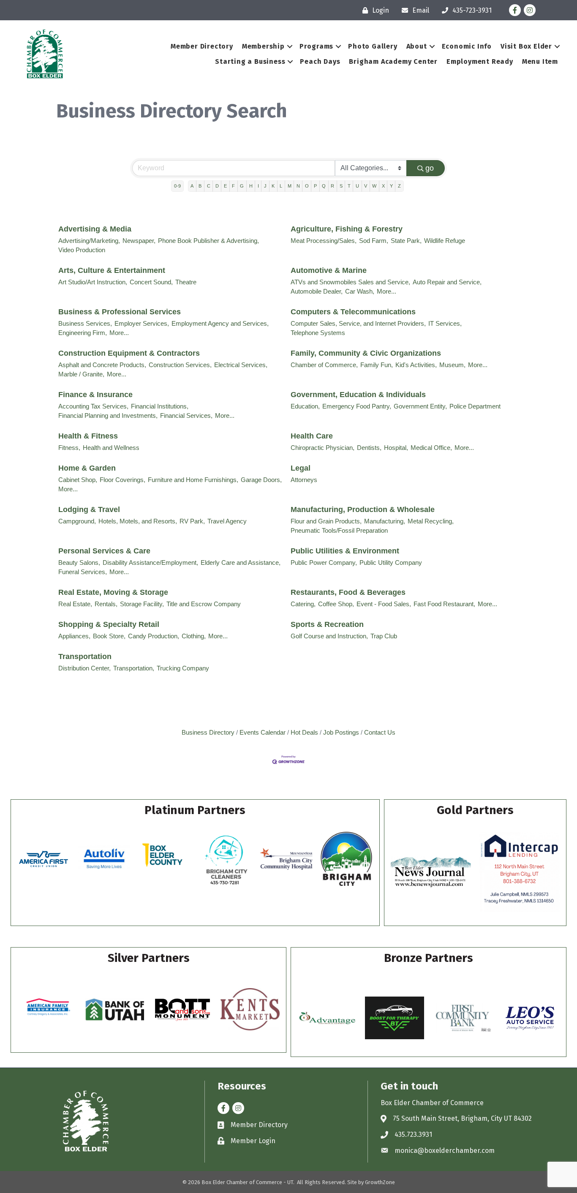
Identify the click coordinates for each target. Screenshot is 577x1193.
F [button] (233, 185)
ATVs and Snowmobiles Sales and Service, (350, 282)
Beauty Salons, (79, 562)
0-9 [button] (177, 185)
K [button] (273, 185)
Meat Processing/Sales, (324, 240)
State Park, (406, 240)
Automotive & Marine (329, 270)
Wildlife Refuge (444, 240)
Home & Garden (87, 468)
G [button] (242, 185)
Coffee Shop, (336, 603)
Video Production (81, 249)
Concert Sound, (151, 282)
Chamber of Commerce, (324, 364)
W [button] (374, 185)
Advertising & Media (94, 229)
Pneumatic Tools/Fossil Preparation (339, 530)
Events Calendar (263, 732)
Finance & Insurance (95, 394)
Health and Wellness (111, 447)
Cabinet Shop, (77, 479)
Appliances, (74, 636)
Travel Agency (227, 521)
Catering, (303, 603)
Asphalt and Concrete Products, (102, 364)
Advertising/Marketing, (89, 240)
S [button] (341, 185)
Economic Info (467, 46)
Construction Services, (180, 364)
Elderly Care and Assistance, (240, 562)
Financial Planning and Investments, (108, 415)
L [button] (281, 185)
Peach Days (320, 61)
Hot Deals (304, 732)
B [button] (200, 185)
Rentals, (106, 603)
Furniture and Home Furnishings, (193, 479)
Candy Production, (153, 636)
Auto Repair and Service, (447, 282)
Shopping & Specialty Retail (108, 624)
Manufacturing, (384, 521)
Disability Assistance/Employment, (150, 562)
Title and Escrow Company (203, 603)
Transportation (85, 656)
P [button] (315, 185)
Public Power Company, (324, 562)
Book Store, (109, 636)
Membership (263, 46)
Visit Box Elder (526, 46)
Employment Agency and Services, (220, 323)
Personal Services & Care (104, 551)
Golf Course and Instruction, (329, 636)
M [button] (289, 185)
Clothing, (194, 636)
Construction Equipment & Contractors (129, 353)
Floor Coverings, (122, 479)
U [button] (357, 185)
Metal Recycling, (431, 521)
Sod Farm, (373, 240)
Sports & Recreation (327, 624)
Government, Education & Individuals (358, 394)
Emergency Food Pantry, (356, 406)
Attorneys (304, 479)
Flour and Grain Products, (326, 521)
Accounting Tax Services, (93, 406)
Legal (300, 468)
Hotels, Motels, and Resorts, (137, 521)
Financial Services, (186, 415)
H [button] (251, 185)
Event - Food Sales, (384, 603)
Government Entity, (420, 406)
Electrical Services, (240, 364)
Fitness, (69, 447)
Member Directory (202, 46)
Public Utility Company (390, 562)
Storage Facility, (142, 603)
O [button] (307, 185)
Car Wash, (359, 291)
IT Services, (445, 323)
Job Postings (341, 732)
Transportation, (133, 668)
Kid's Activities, (416, 364)
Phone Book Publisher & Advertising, (208, 240)
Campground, (77, 521)
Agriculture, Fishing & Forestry (347, 229)
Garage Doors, (261, 479)
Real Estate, (75, 603)
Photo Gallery (372, 46)
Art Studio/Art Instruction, (92, 282)
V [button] (365, 185)
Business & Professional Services (119, 312)
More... (386, 291)
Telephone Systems (318, 332)
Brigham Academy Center (393, 61)
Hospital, (396, 447)
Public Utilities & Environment (345, 551)
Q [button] (324, 185)
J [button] (265, 185)
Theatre (185, 282)
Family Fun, (376, 364)
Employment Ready (479, 61)
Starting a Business (250, 61)
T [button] (349, 185)
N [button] (298, 185)
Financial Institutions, (159, 406)
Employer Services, (141, 323)
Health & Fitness (88, 436)
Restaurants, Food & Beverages (348, 592)
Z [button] (399, 185)
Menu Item (540, 61)
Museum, (452, 364)
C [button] (208, 185)
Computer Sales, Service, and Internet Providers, (358, 323)
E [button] (225, 185)
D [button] (217, 185)
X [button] (383, 185)
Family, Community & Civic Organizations (366, 353)
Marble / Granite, (81, 374)
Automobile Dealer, (317, 291)
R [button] (332, 185)
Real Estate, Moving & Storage (113, 592)
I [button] (258, 185)
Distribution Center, (84, 668)
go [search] (429, 168)
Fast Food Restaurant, (444, 603)
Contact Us (379, 732)
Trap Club (383, 636)
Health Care (312, 436)
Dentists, (369, 447)
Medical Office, (431, 447)
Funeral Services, (82, 571)
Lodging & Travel (89, 509)
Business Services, (85, 323)
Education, (305, 406)
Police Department (475, 406)
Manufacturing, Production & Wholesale (363, 509)
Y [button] (391, 185)
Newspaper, (138, 240)
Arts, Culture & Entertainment (111, 270)
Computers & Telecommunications (353, 312)
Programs (316, 46)
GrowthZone (380, 1182)
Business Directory (208, 732)
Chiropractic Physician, (322, 447)
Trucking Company (183, 668)
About (416, 46)
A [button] (192, 185)
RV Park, (192, 521)
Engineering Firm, (82, 332)
